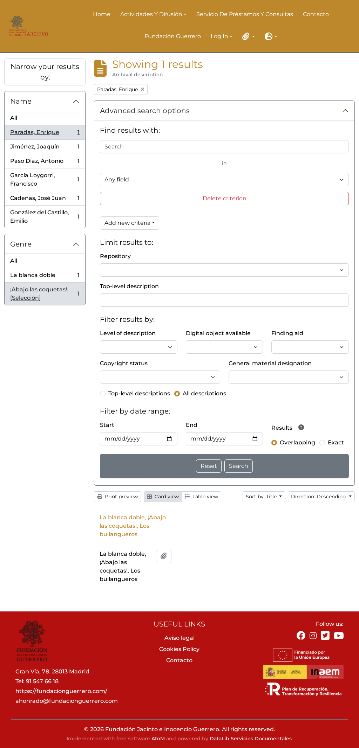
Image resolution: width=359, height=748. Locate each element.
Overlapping (297, 442)
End (191, 425)
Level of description (128, 333)
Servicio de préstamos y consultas (244, 14)
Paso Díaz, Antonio (45, 163)
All (13, 118)
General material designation (270, 363)
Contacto (316, 14)
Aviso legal (179, 638)
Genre (21, 244)
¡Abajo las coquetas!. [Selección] (45, 293)
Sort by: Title (262, 496)
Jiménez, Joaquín (45, 148)
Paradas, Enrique (45, 134)
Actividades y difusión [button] (151, 15)
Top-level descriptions (139, 393)
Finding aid (287, 333)
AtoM (158, 738)
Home (101, 14)
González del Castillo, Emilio (45, 216)
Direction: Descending (319, 496)
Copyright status (124, 363)
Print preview (120, 496)
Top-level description (129, 286)
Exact (336, 442)
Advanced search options (145, 110)
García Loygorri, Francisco (45, 179)
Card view (166, 496)
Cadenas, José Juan (45, 200)
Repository (115, 256)
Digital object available (218, 333)
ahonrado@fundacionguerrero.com (66, 701)
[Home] (27, 26)
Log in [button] (219, 37)
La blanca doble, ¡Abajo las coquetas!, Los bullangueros (133, 526)
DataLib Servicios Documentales (251, 738)
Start (107, 425)
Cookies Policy (179, 649)
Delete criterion (224, 198)
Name (21, 101)
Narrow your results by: (45, 71)
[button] (247, 36)
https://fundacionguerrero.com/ (61, 691)
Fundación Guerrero (172, 36)
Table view (204, 496)
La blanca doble (45, 277)
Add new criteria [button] (127, 223)
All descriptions (204, 393)
